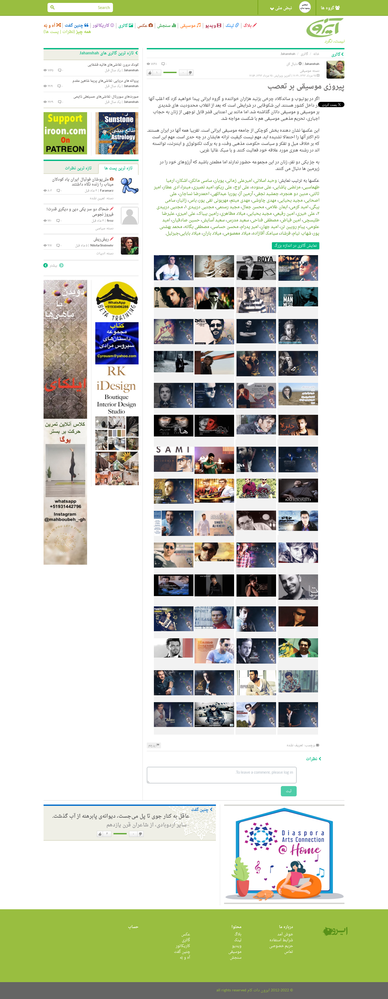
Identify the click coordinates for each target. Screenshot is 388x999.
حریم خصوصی (281, 946)
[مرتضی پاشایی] (173, 316)
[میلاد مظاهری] (255, 571)
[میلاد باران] (255, 731)
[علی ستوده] (297, 347)
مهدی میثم (240, 200)
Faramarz (106, 191)
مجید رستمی (228, 207)
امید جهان (269, 227)
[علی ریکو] (213, 347)
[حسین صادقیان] (255, 635)
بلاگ (248, 25)
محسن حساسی (225, 227)
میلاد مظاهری (233, 214)
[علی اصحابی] (297, 443)
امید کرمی (299, 207)
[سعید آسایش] (297, 635)
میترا (186, 187)
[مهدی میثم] (173, 443)
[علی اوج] (255, 347)
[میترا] (297, 379)
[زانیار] (213, 475)
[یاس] (255, 475)
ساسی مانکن (201, 181)
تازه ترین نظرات (78, 168)
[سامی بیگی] (173, 475)
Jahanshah (312, 64)
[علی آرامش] (213, 539)
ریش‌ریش (101, 239)
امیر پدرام (249, 227)
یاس (193, 200)
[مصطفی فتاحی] (213, 603)
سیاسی (100, 228)
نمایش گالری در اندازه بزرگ (295, 245)
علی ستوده (262, 187)
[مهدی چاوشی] (213, 443)
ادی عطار (171, 187)
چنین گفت (74, 25)
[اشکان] (255, 316)
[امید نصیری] (173, 347)
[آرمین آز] (255, 411)
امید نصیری (203, 187)
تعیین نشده (97, 198)
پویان (219, 181)
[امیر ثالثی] (213, 379)
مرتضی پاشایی (287, 187)
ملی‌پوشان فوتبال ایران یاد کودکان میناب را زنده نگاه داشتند (82, 182)
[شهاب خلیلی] (173, 284)
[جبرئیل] (173, 731)
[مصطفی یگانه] (173, 667)
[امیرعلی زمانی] (255, 284)
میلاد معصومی (237, 233)
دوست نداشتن (190, 73)
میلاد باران (212, 233)
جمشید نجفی (267, 194)
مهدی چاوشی (264, 200)
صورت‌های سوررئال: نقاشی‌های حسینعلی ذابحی (106, 97)
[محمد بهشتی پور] (297, 699)
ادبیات (100, 253)
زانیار (182, 200)
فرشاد (285, 233)
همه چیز (83, 32)
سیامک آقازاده (265, 233)
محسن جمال (253, 207)
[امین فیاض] (255, 603)
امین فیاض (291, 220)
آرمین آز (246, 194)
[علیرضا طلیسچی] (297, 603)
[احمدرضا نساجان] (173, 411)
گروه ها (328, 8)
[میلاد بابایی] (213, 731)
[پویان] (213, 284)
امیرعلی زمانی (239, 181)
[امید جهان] (297, 667)
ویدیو (211, 25)
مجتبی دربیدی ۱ (199, 207)
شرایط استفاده (281, 940)
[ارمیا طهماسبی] (213, 316)
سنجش (164, 25)
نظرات (68, 32)
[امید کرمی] (297, 507)
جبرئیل (172, 233)
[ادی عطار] (255, 379)
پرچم (152, 745)
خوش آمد (285, 934)
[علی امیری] (173, 571)
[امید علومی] (213, 635)
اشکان (182, 181)
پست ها (52, 32)
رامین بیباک (208, 214)
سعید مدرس (238, 220)
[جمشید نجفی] (297, 411)
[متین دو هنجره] (173, 379)
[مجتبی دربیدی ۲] (255, 539)
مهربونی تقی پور (213, 200)
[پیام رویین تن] (173, 635)
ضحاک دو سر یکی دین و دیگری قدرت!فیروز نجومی (79, 212)
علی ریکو (224, 187)
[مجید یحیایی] (255, 443)
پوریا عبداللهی (224, 194)
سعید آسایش (213, 220)
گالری (123, 25)
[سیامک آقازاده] (173, 699)
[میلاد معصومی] (297, 731)
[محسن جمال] (213, 507)
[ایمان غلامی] (255, 507)
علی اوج (241, 187)
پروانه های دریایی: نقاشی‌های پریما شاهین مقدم (106, 81)
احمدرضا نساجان (194, 194)
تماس (288, 951)
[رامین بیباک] (213, 571)
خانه (316, 54)
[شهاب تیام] (255, 699)
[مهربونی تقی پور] (297, 475)
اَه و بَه (50, 25)
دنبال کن (292, 64)
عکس (143, 25)
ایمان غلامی (277, 207)
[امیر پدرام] (255, 667)
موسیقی (188, 25)
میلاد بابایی (190, 233)
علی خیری (306, 214)
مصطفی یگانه (196, 227)
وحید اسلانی (265, 181)
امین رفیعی (284, 214)
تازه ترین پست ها (118, 168)
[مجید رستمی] (173, 507)
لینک (230, 25)
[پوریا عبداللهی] (213, 411)
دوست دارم (150, 73)
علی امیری (186, 214)
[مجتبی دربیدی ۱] (297, 539)
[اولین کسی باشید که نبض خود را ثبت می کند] (305, 7)
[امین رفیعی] (173, 539)
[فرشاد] (213, 699)
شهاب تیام (302, 233)
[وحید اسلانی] (297, 284)
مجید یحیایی (290, 200)
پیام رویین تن (293, 227)
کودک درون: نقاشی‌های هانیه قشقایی (113, 65)
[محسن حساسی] (213, 667)
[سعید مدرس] (173, 603)
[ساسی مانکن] (297, 316)
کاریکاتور (101, 25)
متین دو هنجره (294, 194)
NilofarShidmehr (101, 246)
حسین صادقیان (186, 220)
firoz (110, 221)
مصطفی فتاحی (265, 220)
